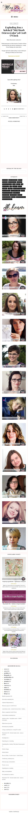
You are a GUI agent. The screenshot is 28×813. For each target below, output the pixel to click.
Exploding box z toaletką (7, 768)
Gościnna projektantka (19, 188)
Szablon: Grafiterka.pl (14, 811)
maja (5, 687)
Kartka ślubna (5, 752)
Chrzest (10, 188)
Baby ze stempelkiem (7, 771)
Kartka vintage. (5, 749)
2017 (5, 787)
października (8, 677)
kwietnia (6, 689)
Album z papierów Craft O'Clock (9, 712)
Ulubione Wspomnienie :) (8, 702)
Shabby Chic (16, 192)
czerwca (6, 685)
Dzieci (20, 186)
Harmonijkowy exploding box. (8, 715)
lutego (6, 693)
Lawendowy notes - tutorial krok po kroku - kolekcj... (14, 709)
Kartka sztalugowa (7, 192)
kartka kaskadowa (7, 199)
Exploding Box (12, 182)
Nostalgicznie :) (5, 737)
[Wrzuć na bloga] (6, 109)
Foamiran (5, 182)
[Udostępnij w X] (9, 109)
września (6, 679)
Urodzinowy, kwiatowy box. (8, 758)
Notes (22, 190)
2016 (5, 789)
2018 (5, 785)
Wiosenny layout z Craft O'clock (9, 705)
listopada (6, 675)
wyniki (18, 184)
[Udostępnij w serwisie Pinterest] (13, 109)
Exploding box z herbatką (8, 741)
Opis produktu (6, 190)
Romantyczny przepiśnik (7, 726)
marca (6, 691)
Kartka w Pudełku (7, 184)
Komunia (5, 188)
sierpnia (6, 681)
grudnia (6, 673)
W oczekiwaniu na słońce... (8, 774)
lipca (5, 683)
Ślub (14, 184)
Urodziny (19, 182)
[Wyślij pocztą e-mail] (4, 109)
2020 (5, 669)
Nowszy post (5, 116)
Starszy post (22, 116)
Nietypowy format (15, 190)
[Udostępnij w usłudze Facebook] (11, 109)
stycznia (6, 783)
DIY (10, 186)
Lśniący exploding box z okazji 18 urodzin (11, 729)
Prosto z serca (5, 765)
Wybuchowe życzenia (7, 723)
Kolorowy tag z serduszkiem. (8, 761)
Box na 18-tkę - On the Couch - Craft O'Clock (12, 755)
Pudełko (15, 186)
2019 (5, 671)
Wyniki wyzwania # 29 (7, 696)
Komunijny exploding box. (8, 699)
